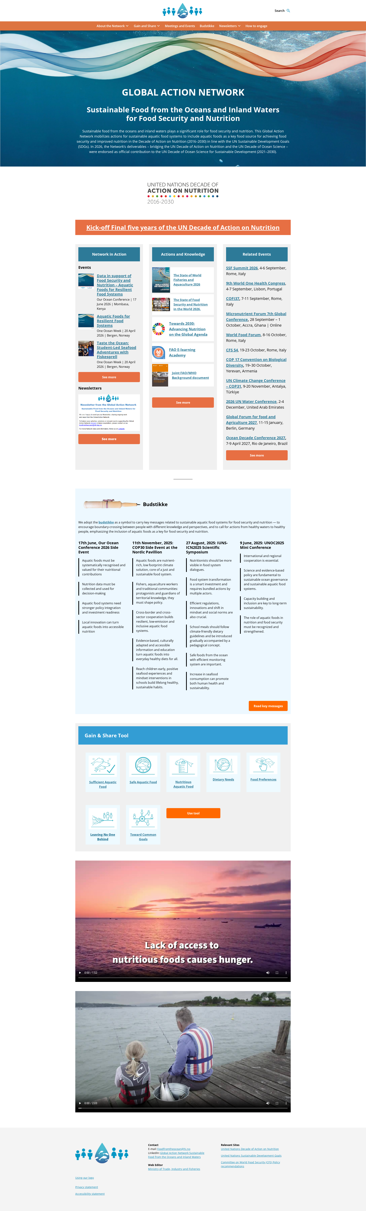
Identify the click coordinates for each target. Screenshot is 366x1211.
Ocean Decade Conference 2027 (255, 437)
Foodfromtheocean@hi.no (173, 1149)
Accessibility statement (90, 1194)
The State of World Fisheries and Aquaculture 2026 (187, 280)
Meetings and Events (180, 26)
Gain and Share (145, 26)
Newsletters (228, 26)
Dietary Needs (223, 779)
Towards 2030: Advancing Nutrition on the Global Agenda (188, 329)
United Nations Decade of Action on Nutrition (250, 1149)
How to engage (256, 26)
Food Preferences (263, 779)
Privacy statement (86, 1187)
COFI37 (232, 298)
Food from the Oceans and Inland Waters (174, 1157)
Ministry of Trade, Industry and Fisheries (174, 1169)
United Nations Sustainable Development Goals (251, 1155)
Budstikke (207, 26)
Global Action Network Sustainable (182, 1153)
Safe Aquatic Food (143, 782)
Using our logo (84, 1178)
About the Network (111, 26)
